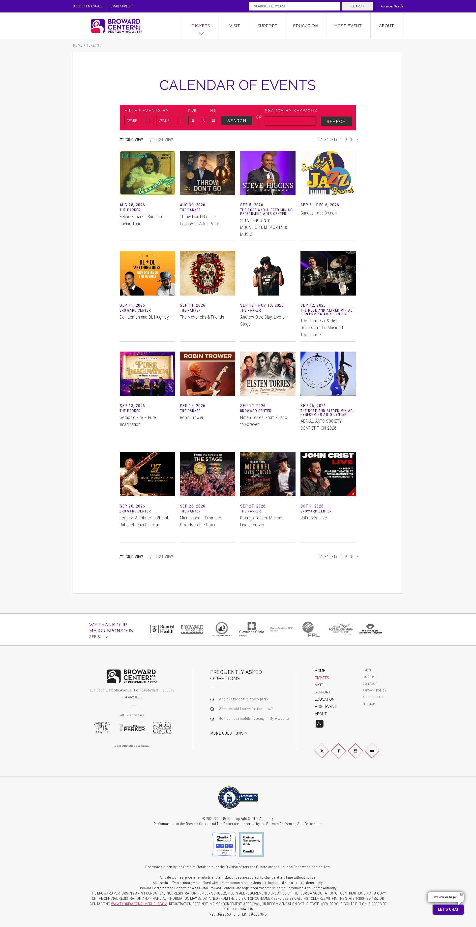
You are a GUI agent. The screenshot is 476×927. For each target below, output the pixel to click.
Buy (147, 180)
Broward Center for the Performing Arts (127, 26)
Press (367, 670)
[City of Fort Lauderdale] (201, 629)
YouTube (378, 755)
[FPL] (290, 629)
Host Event (348, 26)
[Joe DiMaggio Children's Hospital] (350, 629)
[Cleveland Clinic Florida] (231, 629)
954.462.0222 (132, 697)
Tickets (201, 26)
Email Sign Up (121, 6)
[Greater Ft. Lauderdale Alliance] (320, 629)
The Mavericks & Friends (202, 317)
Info (147, 165)
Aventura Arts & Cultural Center (102, 728)
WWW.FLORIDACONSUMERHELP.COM (139, 904)
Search (358, 6)
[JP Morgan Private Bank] (379, 629)
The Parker (132, 728)
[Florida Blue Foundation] (260, 629)
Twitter (328, 755)
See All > (98, 636)
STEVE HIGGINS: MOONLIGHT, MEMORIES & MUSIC (263, 227)
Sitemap (369, 704)
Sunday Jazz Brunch (318, 212)
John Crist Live (313, 517)
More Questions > (228, 733)
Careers (369, 677)
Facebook (344, 755)
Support (268, 26)
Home (78, 45)
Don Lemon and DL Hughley (144, 317)
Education (305, 26)
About (386, 26)
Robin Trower (192, 417)
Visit (234, 26)
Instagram (361, 755)
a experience (132, 746)
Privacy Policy (375, 690)
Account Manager (88, 6)
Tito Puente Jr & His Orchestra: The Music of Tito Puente (321, 327)
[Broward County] (171, 629)
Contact (370, 684)
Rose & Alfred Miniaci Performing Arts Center (162, 728)
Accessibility (373, 697)
